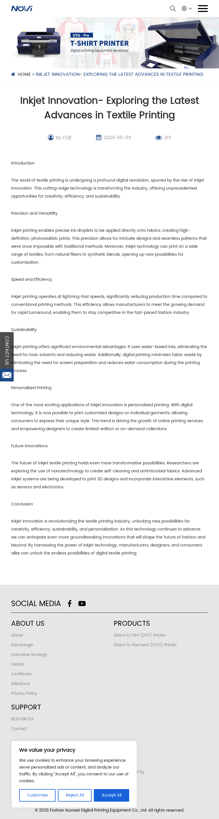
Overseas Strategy (29, 654)
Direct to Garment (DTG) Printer (145, 645)
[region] (74, 774)
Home (24, 74)
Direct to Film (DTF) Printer (140, 635)
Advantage (22, 645)
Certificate (21, 674)
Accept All (111, 795)
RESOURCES (22, 719)
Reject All (75, 795)
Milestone (20, 683)
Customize (37, 795)
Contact (19, 728)
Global (17, 664)
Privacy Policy (24, 693)
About (17, 635)
